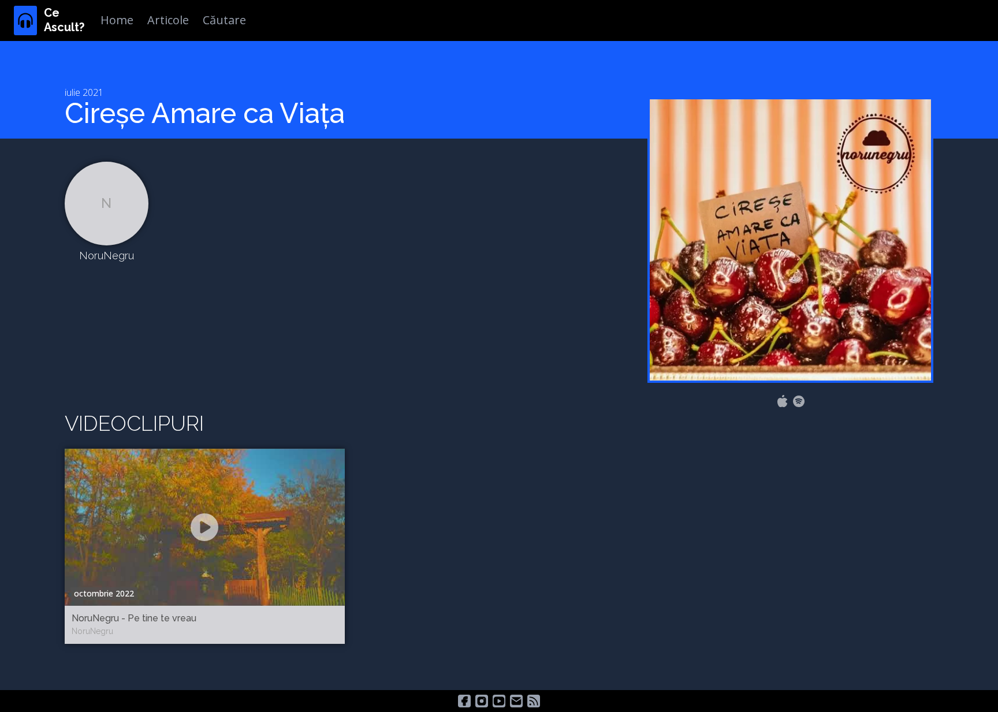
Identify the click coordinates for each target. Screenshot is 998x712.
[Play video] (204, 527)
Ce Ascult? (64, 20)
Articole (168, 20)
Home (116, 20)
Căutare (224, 20)
